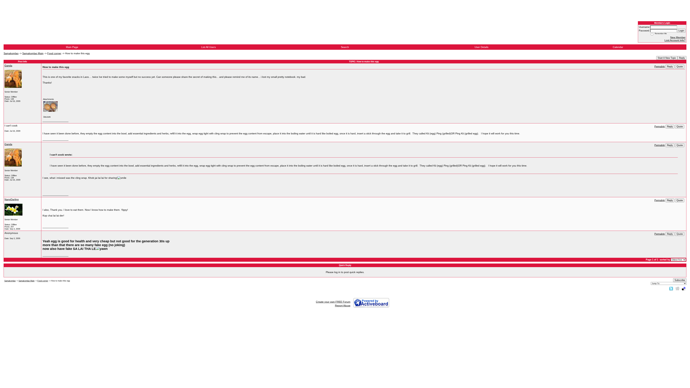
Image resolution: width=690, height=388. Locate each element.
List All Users (208, 47)
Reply (682, 58)
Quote (680, 66)
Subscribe (680, 280)
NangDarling (11, 199)
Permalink (659, 66)
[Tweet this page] (671, 288)
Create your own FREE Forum (333, 301)
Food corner (54, 53)
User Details (481, 47)
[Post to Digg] (677, 288)
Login (681, 30)
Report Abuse (342, 305)
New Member (678, 37)
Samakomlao (11, 53)
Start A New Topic (667, 58)
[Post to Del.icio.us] (683, 288)
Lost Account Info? (675, 40)
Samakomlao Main (32, 53)
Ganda (8, 65)
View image (46, 116)
